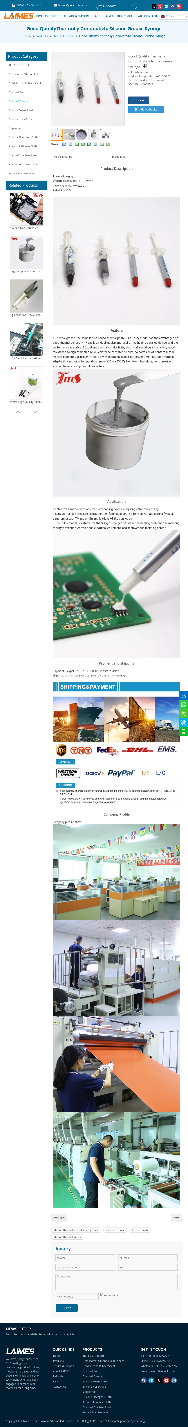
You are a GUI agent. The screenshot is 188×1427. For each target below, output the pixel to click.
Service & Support (63, 1366)
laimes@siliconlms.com (73, 5)
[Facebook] (172, 6)
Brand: (116, 156)
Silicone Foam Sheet (21, 110)
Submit (67, 1308)
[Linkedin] (166, 6)
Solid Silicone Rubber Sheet (25, 83)
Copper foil (15, 128)
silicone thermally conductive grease (76, 1230)
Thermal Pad (16, 92)
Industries (59, 1376)
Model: (58, 156)
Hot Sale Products (19, 65)
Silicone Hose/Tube (20, 119)
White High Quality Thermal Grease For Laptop (26, 358)
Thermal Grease (18, 101)
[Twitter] (154, 6)
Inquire (139, 100)
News (56, 1381)
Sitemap (111, 1421)
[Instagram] (174, 1380)
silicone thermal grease (68, 1237)
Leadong (139, 1421)
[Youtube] (166, 1380)
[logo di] (20, 1351)
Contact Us (59, 1386)
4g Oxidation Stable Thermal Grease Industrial (26, 271)
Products (58, 1361)
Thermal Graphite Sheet (23, 155)
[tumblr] (160, 6)
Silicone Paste (140, 1230)
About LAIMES (61, 1371)
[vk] (179, 6)
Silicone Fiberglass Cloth (23, 137)
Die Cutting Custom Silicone (25, 164)
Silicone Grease (115, 1230)
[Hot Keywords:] (134, 6)
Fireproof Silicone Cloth (23, 146)
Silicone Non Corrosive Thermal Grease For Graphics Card (26, 402)
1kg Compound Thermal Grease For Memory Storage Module (26, 228)
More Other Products (21, 173)
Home (56, 1355)
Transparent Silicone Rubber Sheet (28, 74)
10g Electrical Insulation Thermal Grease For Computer (26, 315)
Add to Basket (148, 109)
